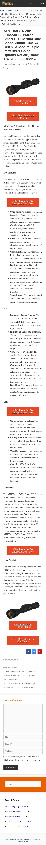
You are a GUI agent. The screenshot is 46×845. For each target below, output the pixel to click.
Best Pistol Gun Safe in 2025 (16, 816)
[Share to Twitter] (34, 653)
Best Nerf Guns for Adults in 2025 (18, 821)
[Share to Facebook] (28, 653)
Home (2, 10)
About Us (37, 839)
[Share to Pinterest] (40, 653)
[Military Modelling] (7, 3)
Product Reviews (15, 10)
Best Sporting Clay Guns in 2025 (17, 806)
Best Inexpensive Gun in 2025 (16, 826)
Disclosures (24, 841)
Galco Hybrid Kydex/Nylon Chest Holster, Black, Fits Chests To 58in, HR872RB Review (20, 675)
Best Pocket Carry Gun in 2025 (17, 811)
